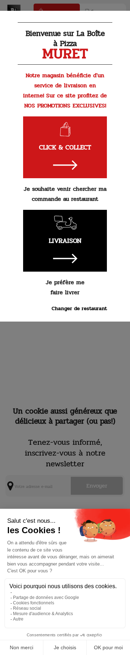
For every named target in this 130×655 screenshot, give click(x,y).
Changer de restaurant (79, 308)
